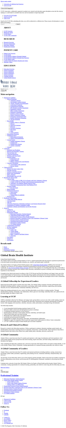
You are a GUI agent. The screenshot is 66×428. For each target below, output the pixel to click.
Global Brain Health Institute (40, 265)
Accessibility (7, 419)
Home (5, 247)
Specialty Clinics (8, 62)
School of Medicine (9, 72)
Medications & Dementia (16, 137)
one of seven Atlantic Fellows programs (18, 267)
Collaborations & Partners (13, 225)
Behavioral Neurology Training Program (20, 214)
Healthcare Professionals (10, 198)
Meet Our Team (11, 211)
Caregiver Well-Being (12, 163)
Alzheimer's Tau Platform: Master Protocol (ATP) (22, 183)
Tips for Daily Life (12, 153)
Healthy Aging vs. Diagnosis (17, 122)
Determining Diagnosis (13, 134)
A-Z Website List (8, 423)
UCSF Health (7, 55)
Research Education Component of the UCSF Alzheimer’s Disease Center (29, 218)
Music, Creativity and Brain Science (19, 234)
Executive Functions (15, 128)
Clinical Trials (10, 179)
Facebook (6, 410)
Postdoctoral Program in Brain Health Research (22, 217)
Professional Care (14, 158)
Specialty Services (11, 170)
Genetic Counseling (15, 145)
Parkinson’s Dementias (16, 112)
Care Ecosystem (11, 201)
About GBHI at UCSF (13, 381)
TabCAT (9, 202)
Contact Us (10, 209)
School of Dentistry (9, 70)
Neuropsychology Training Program (19, 219)
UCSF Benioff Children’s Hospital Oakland (15, 56)
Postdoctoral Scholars (9, 46)
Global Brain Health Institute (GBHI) (19, 215)
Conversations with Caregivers (18, 164)
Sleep (11, 131)
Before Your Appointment (13, 173)
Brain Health (10, 121)
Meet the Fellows (5, 367)
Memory (12, 124)
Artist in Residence (15, 232)
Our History (10, 237)
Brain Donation (11, 189)
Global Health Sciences (10, 77)
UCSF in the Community (10, 35)
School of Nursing (8, 75)
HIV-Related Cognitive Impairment (19, 108)
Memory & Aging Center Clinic (15, 169)
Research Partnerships (9, 43)
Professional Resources (13, 190)
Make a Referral (11, 174)
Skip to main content (6, 1)
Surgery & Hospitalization (17, 138)
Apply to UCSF (8, 17)
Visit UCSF (7, 18)
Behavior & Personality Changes (15, 151)
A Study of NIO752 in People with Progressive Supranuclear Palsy (27, 182)
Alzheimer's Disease (15, 100)
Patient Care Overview (9, 53)
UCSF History (7, 34)
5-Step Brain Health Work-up (14, 199)
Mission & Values (8, 32)
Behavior (12, 126)
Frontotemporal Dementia (16, 106)
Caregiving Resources (12, 154)
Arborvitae (13, 235)
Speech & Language (15, 125)
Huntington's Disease (15, 109)
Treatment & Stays (11, 135)
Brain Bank (13, 193)
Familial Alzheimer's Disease (17, 141)
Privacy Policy (7, 420)
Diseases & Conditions (9, 97)
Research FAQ (11, 196)
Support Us (10, 238)
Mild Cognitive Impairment (17, 110)
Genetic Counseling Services (14, 171)
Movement (13, 129)
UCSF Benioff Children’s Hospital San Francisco (16, 58)
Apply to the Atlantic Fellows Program (17, 383)
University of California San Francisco (13, 4)
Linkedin (6, 414)
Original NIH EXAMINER (17, 195)
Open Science (13, 192)
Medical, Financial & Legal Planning (19, 161)
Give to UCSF (7, 5)
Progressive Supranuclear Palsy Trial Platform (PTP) (23, 185)
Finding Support (14, 160)
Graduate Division (8, 76)
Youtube (6, 413)
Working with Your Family (14, 155)
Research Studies (11, 186)
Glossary (9, 147)
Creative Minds (14, 231)
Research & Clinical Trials (10, 177)
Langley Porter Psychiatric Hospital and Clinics (16, 60)
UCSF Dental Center (9, 59)
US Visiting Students (15, 224)
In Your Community (12, 227)
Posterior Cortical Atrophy (17, 113)
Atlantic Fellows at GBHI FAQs (15, 384)
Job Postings (10, 240)
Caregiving (6, 148)
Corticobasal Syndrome (16, 105)
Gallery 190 (13, 230)
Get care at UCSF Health (10, 15)
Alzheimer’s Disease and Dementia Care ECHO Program (21, 206)
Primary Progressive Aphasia (17, 115)
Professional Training (12, 212)
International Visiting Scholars (18, 222)
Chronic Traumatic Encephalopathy (19, 103)
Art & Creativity (14, 132)
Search (2, 89)
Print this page (4, 371)
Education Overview (9, 69)
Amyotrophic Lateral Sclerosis (18, 102)
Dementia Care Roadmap (13, 150)
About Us (6, 208)
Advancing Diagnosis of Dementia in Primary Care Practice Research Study (26, 203)
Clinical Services (8, 167)
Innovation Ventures (9, 45)
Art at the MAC (11, 228)
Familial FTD (13, 142)
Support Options (11, 157)
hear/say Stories (14, 166)
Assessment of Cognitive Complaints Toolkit (18, 205)
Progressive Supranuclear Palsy (18, 116)
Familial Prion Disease (16, 144)
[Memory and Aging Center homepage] (9, 87)
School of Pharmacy (9, 73)
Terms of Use (7, 421)
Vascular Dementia (15, 119)
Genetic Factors (11, 140)
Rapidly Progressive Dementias (18, 118)
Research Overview (9, 42)
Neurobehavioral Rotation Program (19, 221)
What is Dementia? (12, 99)
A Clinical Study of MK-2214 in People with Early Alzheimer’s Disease (28, 180)
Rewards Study (14, 187)
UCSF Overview (8, 31)
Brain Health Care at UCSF (14, 176)
